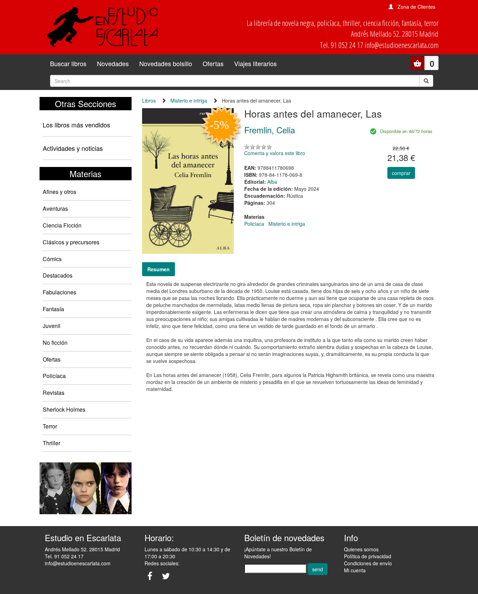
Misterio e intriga (188, 100)
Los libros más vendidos (76, 124)
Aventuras (55, 208)
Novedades (113, 63)
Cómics (52, 259)
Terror (50, 426)
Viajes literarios (255, 63)
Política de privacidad (367, 556)
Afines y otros (59, 192)
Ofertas (213, 63)
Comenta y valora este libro (274, 152)
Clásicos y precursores (71, 242)
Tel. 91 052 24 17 (64, 556)
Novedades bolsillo (165, 63)
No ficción (55, 342)
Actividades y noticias (73, 148)
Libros (149, 100)
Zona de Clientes (416, 6)
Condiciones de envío (368, 563)
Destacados (57, 275)
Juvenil (52, 326)
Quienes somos (361, 549)
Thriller (51, 443)
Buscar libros (68, 63)
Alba (272, 181)
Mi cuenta (355, 570)
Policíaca (54, 376)
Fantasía (53, 309)
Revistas (53, 393)
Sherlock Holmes (64, 409)
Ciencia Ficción (62, 225)
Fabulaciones (59, 292)
